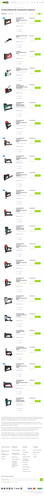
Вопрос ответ (36, 452)
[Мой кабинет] (34, 2)
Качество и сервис (37, 450)
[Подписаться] (41, 479)
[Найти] (11, 2)
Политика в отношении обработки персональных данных (15, 464)
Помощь (35, 447)
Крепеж (24, 454)
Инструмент (25, 462)
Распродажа (25, 452)
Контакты (3, 456)
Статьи (34, 454)
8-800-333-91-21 (32, 2)
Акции (24, 450)
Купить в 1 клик (32, 23)
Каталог (25, 447)
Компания (14, 447)
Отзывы (3, 458)
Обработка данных (16, 450)
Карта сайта (14, 457)
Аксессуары (25, 464)
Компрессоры (26, 469)
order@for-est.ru (5, 454)
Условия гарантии (16, 459)
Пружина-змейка (26, 456)
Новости (35, 456)
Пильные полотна (26, 471)
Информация (15, 453)
